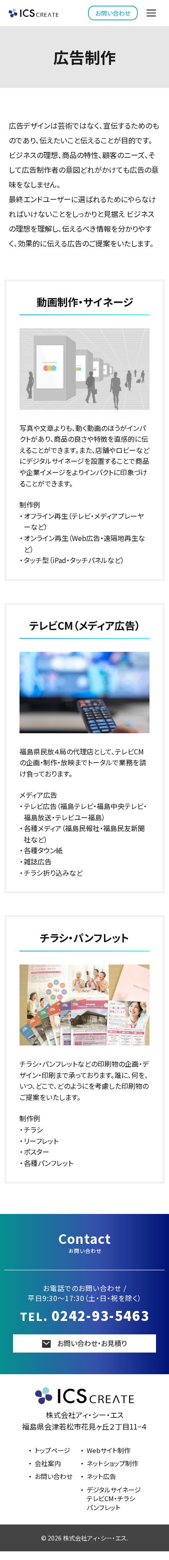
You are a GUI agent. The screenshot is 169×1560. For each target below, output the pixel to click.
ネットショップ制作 (112, 1463)
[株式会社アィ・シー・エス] (33, 13)
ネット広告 (101, 1476)
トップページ (52, 1450)
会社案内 (48, 1463)
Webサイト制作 (108, 1450)
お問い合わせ (112, 13)
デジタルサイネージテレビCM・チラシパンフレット (114, 1498)
